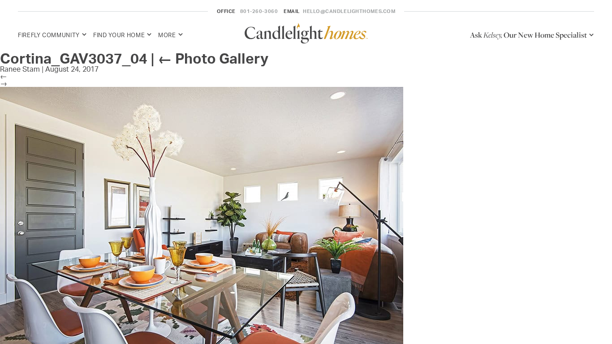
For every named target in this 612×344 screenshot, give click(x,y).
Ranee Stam (20, 68)
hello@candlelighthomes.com (349, 11)
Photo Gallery (213, 58)
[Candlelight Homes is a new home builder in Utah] (306, 35)
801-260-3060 (259, 11)
